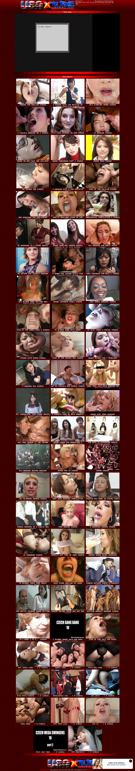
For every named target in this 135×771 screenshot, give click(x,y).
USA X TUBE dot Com (88, 1)
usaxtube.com (44, 770)
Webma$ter (90, 770)
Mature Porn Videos (91, 4)
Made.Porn (100, 4)
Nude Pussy (85, 5)
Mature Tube (82, 4)
